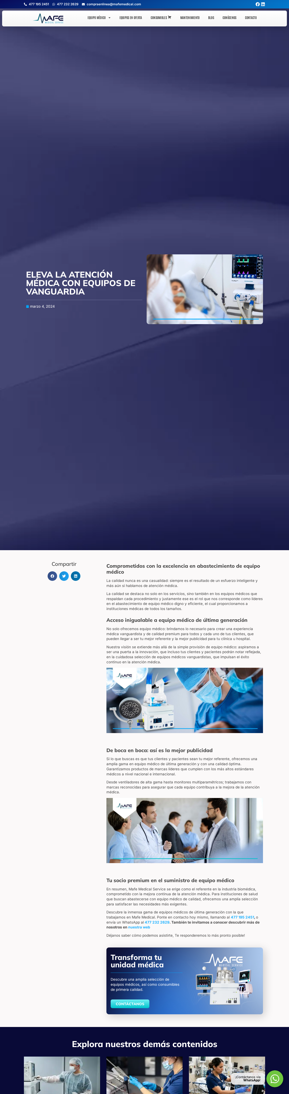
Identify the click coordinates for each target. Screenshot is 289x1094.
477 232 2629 (157, 922)
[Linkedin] (263, 4)
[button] (52, 576)
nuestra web (139, 927)
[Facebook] (258, 4)
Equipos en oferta (131, 17)
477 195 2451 (242, 917)
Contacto (251, 17)
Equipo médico (97, 17)
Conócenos (230, 17)
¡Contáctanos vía (247, 1077)
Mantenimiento (190, 17)
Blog (211, 17)
